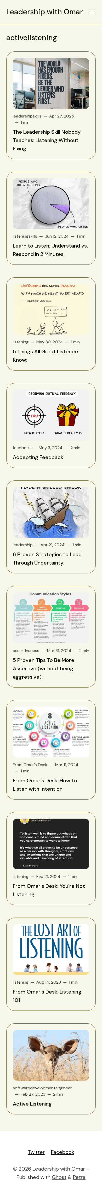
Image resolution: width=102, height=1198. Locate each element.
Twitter (36, 1152)
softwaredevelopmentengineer (42, 1088)
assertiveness (26, 650)
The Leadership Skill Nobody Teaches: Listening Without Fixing (47, 140)
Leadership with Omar (44, 12)
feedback (22, 447)
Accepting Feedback (38, 457)
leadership (23, 545)
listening (21, 342)
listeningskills (25, 236)
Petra (79, 1177)
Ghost (59, 1177)
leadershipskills (27, 116)
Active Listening (32, 1103)
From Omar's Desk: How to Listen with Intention (45, 784)
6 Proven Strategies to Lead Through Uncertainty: (47, 558)
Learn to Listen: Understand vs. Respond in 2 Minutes (50, 249)
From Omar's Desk (30, 764)
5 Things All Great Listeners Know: (46, 355)
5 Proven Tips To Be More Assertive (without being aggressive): (43, 668)
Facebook (62, 1152)
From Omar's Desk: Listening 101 (47, 995)
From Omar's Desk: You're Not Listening (49, 890)
